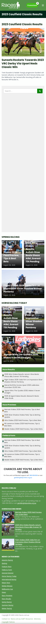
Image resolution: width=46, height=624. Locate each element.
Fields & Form (7, 570)
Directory (37, 619)
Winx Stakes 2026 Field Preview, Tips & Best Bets (22, 420)
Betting (4, 563)
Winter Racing (7, 608)
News (4, 592)
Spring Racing (7, 602)
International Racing (9, 579)
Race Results (6, 599)
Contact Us (6, 619)
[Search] (40, 91)
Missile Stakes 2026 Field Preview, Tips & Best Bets (23, 429)
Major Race (6, 583)
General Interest (7, 573)
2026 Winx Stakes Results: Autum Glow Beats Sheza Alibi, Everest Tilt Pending (21, 375)
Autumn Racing (7, 560)
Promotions (32, 4)
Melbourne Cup (7, 589)
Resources (29, 619)
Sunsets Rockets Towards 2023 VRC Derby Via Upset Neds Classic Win (23, 63)
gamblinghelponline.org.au (23, 478)
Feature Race (6, 566)
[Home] (11, 5)
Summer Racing (7, 605)
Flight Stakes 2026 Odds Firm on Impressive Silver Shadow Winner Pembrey (23, 381)
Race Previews (7, 595)
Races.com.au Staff (18, 619)
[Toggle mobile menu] (43, 5)
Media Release (7, 586)
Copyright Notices (8, 622)
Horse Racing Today (9, 576)
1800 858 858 (33, 475)
